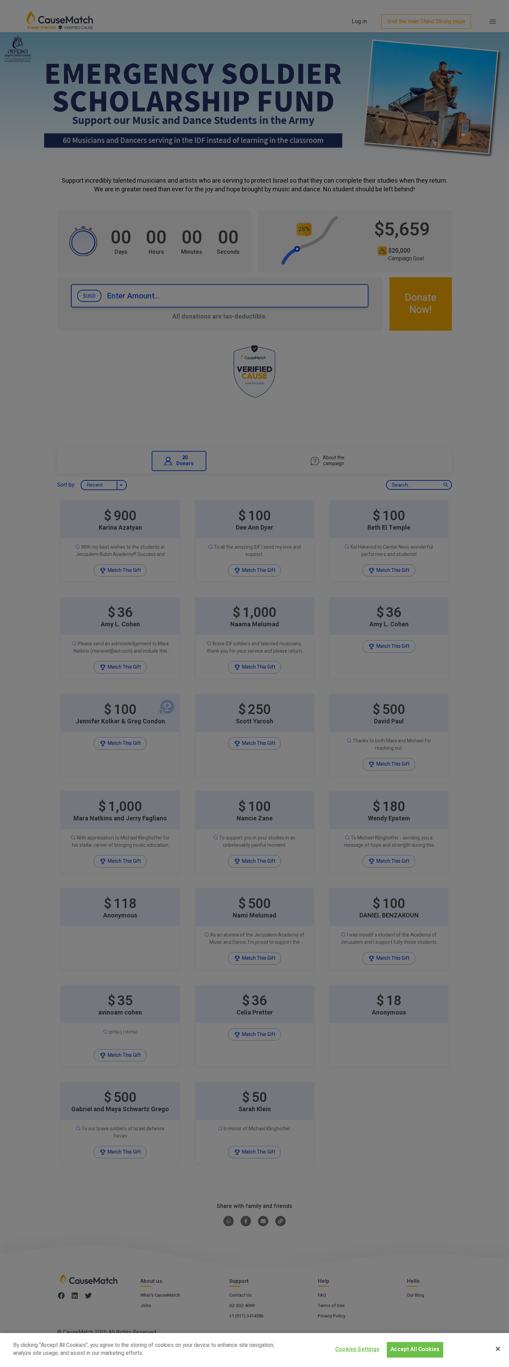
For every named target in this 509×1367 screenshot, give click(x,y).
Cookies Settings (357, 1349)
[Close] (498, 1348)
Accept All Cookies (415, 1349)
